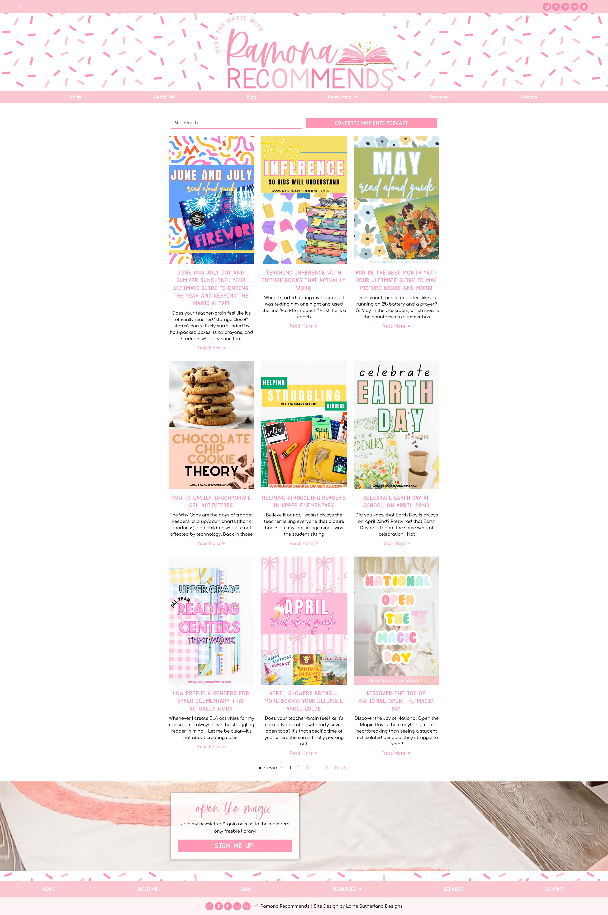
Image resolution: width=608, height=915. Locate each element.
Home (76, 97)
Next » (342, 768)
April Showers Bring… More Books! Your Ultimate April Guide (304, 701)
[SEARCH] (20, 6)
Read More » (211, 348)
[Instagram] (547, 7)
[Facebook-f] (556, 7)
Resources (340, 97)
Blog (251, 97)
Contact (530, 97)
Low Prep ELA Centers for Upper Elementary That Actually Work (211, 701)
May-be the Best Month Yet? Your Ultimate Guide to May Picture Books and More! (396, 280)
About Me (164, 97)
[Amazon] (584, 7)
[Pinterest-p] (565, 7)
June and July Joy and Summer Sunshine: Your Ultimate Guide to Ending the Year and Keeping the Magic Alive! (211, 288)
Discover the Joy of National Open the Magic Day (396, 701)
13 (326, 768)
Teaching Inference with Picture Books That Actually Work (304, 280)
